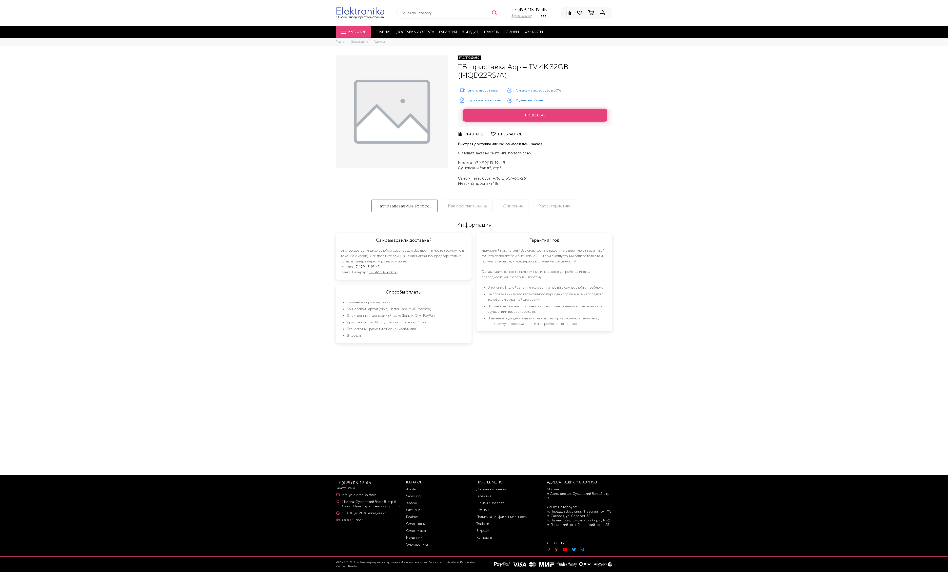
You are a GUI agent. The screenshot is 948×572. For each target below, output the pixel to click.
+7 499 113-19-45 (367, 267)
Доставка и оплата (415, 32)
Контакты (533, 32)
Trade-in (491, 32)
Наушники (414, 537)
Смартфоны (415, 524)
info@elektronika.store (359, 495)
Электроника (417, 544)
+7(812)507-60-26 (509, 178)
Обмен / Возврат (490, 503)
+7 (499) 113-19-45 (529, 9)
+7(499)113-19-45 (489, 162)
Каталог (357, 32)
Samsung (413, 496)
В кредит (470, 32)
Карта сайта (467, 562)
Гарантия (448, 32)
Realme (412, 517)
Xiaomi (411, 503)
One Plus (413, 510)
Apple (411, 489)
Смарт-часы (416, 531)
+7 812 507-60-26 (383, 272)
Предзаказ (535, 115)
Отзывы (511, 32)
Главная (384, 32)
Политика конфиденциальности (502, 517)
